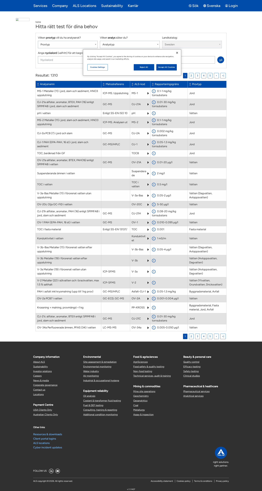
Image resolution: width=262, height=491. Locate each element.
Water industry (91, 371)
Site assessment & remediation (100, 361)
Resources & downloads (47, 434)
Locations (38, 394)
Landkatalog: (170, 37)
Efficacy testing (191, 366)
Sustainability (40, 366)
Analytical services (193, 395)
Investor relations (42, 371)
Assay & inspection (143, 414)
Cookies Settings (97, 67)
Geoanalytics (140, 400)
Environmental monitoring (97, 366)
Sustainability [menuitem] (112, 5)
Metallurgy (139, 409)
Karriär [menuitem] (133, 5)
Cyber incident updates (47, 447)
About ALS (39, 361)
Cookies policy (183, 481)
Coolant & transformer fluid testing (102, 400)
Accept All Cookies (166, 67)
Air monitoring (91, 375)
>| (223, 75)
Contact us (39, 389)
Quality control (191, 361)
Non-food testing (142, 371)
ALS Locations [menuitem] (84, 5)
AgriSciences (140, 361)
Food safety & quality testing (148, 366)
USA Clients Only (42, 409)
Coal (135, 405)
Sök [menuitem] (195, 5)
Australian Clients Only (45, 414)
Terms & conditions (203, 481)
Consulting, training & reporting (100, 409)
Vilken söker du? (114, 37)
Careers (37, 375)
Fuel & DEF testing (93, 405)
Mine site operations (144, 391)
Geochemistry (141, 395)
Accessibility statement (162, 481)
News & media (41, 380)
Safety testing (191, 371)
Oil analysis (89, 395)
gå (220, 60)
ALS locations (41, 443)
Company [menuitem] (60, 5)
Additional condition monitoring (100, 414)
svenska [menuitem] (213, 5)
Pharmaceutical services (196, 391)
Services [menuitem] (40, 5)
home (38, 22)
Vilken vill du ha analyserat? (59, 37)
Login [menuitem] (233, 5)
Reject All (144, 67)
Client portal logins (44, 438)
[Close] (177, 52)
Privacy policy (222, 481)
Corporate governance (45, 385)
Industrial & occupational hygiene (101, 380)
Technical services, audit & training (152, 375)
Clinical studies (191, 375)
